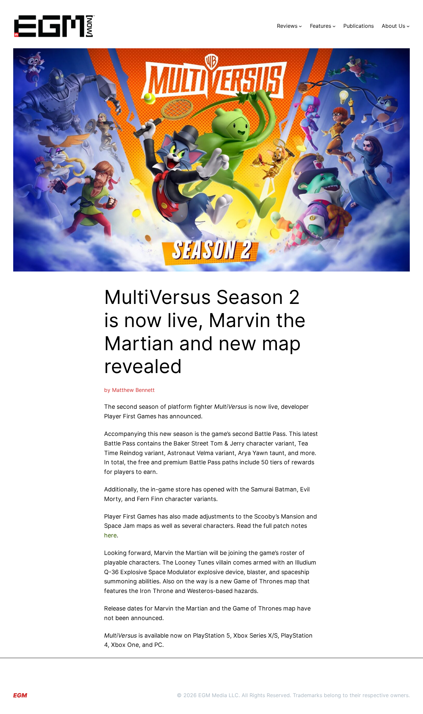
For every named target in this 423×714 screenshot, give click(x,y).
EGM (20, 695)
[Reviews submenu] (300, 26)
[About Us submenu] (408, 26)
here (110, 535)
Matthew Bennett (133, 390)
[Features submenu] (334, 26)
